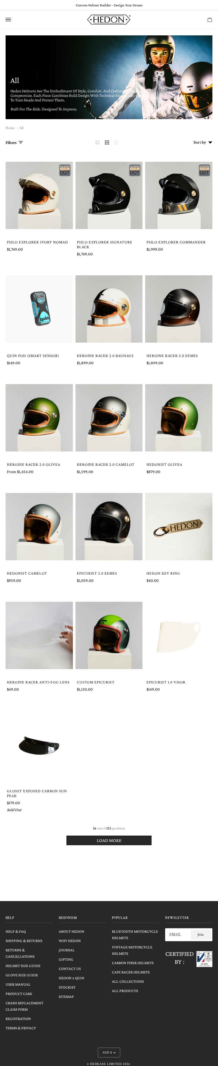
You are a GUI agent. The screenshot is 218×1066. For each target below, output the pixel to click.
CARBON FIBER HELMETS (133, 963)
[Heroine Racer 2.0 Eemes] (178, 309)
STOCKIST (67, 987)
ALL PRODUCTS (125, 991)
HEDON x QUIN (71, 978)
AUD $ (107, 1053)
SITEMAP (66, 996)
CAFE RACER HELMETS (131, 972)
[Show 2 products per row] (97, 142)
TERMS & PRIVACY (21, 1028)
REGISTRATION (18, 1019)
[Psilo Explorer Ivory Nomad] (39, 195)
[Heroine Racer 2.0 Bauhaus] (109, 309)
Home (10, 128)
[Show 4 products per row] (118, 142)
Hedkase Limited (106, 1064)
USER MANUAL (18, 984)
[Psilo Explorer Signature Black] (109, 195)
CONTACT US (70, 969)
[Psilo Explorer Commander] (178, 195)
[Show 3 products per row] (107, 142)
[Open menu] (14, 19)
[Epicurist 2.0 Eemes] (109, 526)
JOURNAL (67, 950)
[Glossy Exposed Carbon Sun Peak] (39, 744)
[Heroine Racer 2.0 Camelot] (109, 417)
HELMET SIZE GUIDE (23, 966)
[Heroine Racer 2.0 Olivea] (39, 417)
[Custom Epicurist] (109, 635)
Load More (109, 840)
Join (201, 935)
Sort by (200, 142)
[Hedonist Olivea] (178, 417)
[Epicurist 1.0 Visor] (178, 635)
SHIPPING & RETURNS (24, 941)
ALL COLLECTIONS (128, 981)
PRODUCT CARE (19, 994)
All (21, 128)
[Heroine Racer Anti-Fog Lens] (39, 635)
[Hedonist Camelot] (39, 526)
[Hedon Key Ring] (178, 526)
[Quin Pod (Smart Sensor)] (39, 309)
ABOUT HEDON (71, 931)
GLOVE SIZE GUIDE (22, 975)
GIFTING (66, 959)
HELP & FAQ (16, 931)
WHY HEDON (70, 941)
